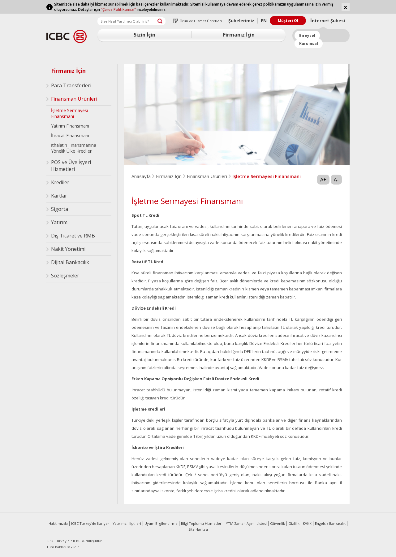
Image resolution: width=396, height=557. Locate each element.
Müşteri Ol (288, 20)
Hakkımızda (58, 523)
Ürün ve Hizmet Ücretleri (201, 21)
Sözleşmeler (65, 275)
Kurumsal (308, 43)
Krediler (60, 182)
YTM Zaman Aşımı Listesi (246, 523)
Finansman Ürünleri (74, 98)
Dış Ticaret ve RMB (73, 235)
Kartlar (59, 195)
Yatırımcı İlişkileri (127, 523)
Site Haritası (198, 529)
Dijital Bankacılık (70, 262)
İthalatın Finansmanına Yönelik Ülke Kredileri (73, 148)
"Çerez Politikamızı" (118, 9)
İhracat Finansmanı (70, 135)
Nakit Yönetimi (68, 249)
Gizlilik (293, 523)
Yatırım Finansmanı (70, 126)
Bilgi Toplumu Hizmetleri (201, 523)
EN (264, 21)
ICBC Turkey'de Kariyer (90, 523)
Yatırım (59, 222)
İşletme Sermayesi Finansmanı (69, 113)
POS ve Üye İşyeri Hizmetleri (71, 165)
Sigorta (59, 209)
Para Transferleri (71, 85)
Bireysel (307, 35)
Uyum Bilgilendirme (161, 523)
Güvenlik (277, 523)
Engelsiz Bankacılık (330, 523)
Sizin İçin (144, 34)
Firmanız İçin (239, 34)
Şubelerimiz (241, 21)
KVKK (307, 523)
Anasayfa (141, 176)
